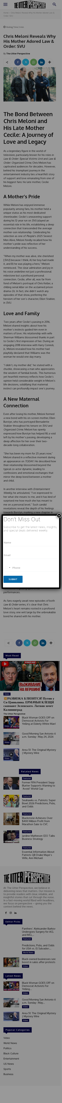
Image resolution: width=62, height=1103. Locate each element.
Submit (13, 579)
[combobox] (7, 567)
